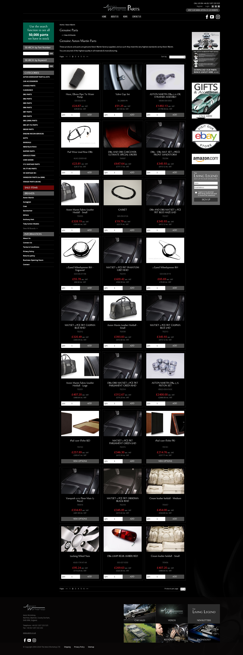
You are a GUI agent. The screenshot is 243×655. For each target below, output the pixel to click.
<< (67, 57)
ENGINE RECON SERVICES (33, 134)
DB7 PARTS (27, 112)
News (125, 16)
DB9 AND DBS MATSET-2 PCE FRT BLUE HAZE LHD (165, 211)
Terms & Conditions (31, 247)
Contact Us (27, 243)
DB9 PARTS (27, 116)
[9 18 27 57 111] (182, 589)
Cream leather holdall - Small (165, 556)
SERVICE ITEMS (29, 156)
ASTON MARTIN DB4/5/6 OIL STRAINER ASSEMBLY (165, 95)
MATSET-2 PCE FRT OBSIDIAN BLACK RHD (123, 500)
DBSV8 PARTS (28, 129)
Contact (26, 265)
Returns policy (29, 256)
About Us (27, 238)
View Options (80, 461)
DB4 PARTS (27, 99)
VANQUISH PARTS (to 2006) (34, 177)
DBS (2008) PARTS (30, 121)
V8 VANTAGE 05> (30, 173)
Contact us (136, 16)
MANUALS (27, 142)
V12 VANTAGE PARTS (31, 164)
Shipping (67, 647)
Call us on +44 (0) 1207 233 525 (207, 3)
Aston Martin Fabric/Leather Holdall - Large (80, 384)
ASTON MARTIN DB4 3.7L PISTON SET (165, 384)
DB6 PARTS (27, 108)
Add (89, 115)
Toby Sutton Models (31, 224)
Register (200, 6)
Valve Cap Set (123, 94)
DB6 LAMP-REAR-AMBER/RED (122, 556)
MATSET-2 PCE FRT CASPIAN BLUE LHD (165, 326)
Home (104, 16)
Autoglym (27, 202)
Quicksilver (27, 211)
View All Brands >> (30, 229)
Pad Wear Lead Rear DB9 (80, 152)
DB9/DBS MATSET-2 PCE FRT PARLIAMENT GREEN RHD (122, 384)
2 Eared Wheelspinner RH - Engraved (80, 269)
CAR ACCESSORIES (30, 81)
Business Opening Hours (33, 260)
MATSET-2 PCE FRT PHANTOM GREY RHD (122, 269)
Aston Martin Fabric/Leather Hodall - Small (80, 211)
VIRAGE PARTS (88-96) (32, 182)
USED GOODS (28, 160)
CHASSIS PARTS (29, 86)
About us (115, 16)
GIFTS (25, 138)
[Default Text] (215, 7)
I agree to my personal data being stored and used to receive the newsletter (207, 193)
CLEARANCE (28, 90)
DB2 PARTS (27, 94)
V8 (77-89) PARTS (30, 169)
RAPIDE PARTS (29, 151)
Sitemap (91, 647)
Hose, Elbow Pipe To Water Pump (80, 95)
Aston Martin (28, 198)
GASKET (122, 209)
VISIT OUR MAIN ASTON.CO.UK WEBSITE (203, 10)
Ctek (25, 206)
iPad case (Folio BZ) (80, 440)
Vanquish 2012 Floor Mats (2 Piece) (80, 500)
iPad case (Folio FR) (165, 440)
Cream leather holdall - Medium (165, 498)
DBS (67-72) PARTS (30, 125)
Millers (26, 215)
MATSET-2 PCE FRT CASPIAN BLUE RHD (80, 326)
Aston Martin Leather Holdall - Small (122, 326)
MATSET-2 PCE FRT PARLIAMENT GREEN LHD (122, 442)
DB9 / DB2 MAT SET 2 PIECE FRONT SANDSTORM (165, 153)
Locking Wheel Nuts (80, 556)
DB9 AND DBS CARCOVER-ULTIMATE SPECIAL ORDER (122, 153)
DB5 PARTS (27, 103)
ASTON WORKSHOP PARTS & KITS (36, 77)
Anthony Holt (28, 219)
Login (207, 6)
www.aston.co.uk (29, 633)
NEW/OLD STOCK (30, 147)
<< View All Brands (69, 35)
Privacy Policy (28, 251)
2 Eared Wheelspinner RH (165, 267)
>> (87, 57)
